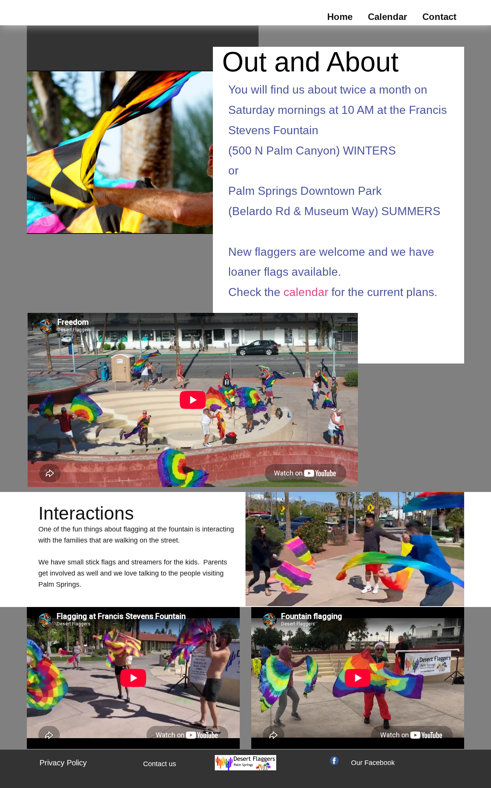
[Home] (245, 762)
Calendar (387, 17)
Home (340, 17)
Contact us (159, 764)
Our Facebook (373, 763)
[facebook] (334, 760)
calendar (307, 292)
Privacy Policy (63, 762)
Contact (439, 17)
